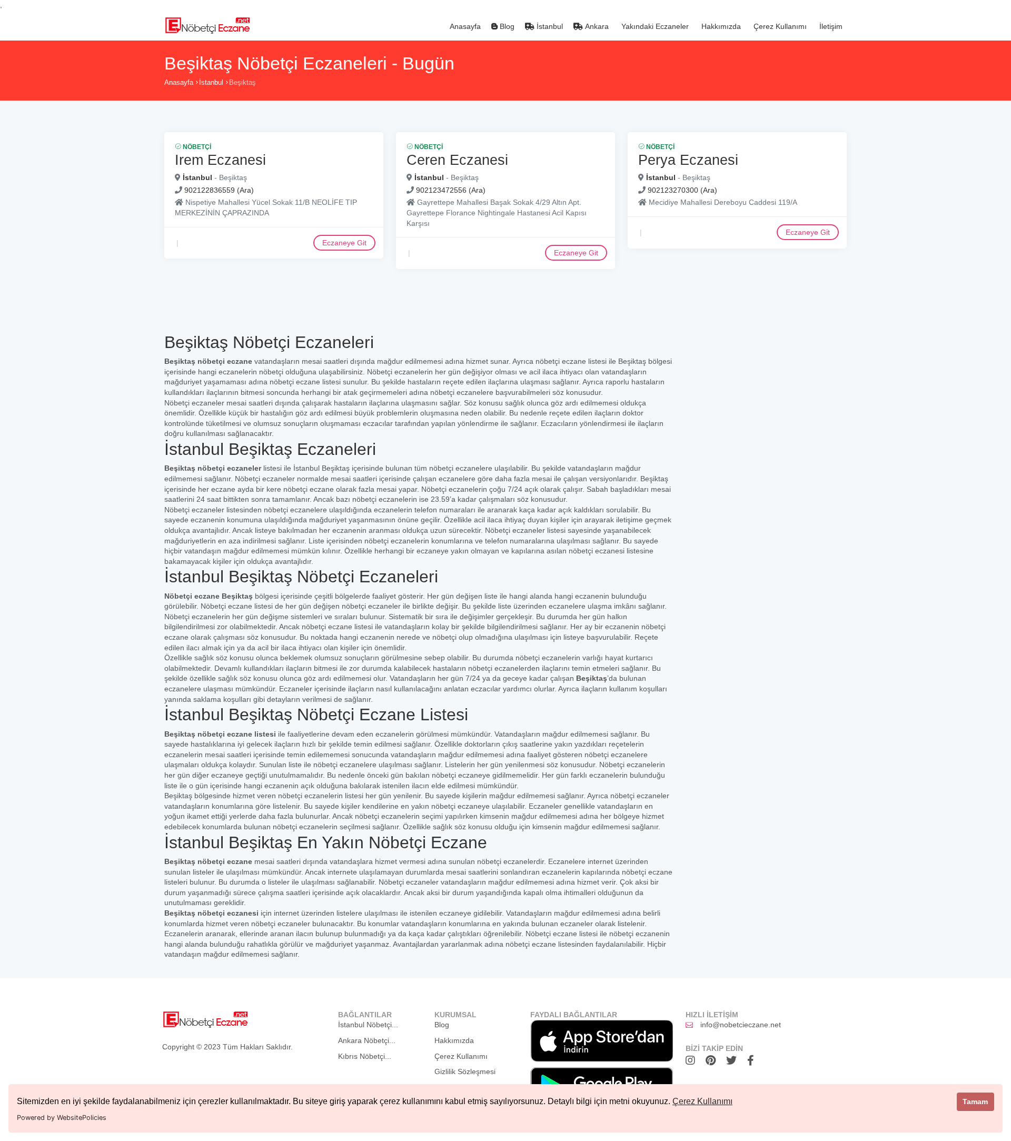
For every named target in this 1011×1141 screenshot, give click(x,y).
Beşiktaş (242, 82)
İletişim (830, 26)
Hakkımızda (720, 26)
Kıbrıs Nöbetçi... (364, 1056)
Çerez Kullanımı (702, 1101)
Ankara (596, 26)
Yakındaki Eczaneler (654, 26)
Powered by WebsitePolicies (61, 1118)
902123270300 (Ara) (682, 190)
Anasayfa (464, 26)
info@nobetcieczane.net (740, 1024)
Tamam (975, 1101)
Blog (506, 26)
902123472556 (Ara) (450, 190)
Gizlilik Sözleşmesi (464, 1071)
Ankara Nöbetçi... (366, 1040)
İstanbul (548, 26)
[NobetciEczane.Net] (207, 24)
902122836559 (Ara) (219, 190)
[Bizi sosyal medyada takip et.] (693, 1060)
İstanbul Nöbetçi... (368, 1024)
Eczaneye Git (344, 243)
